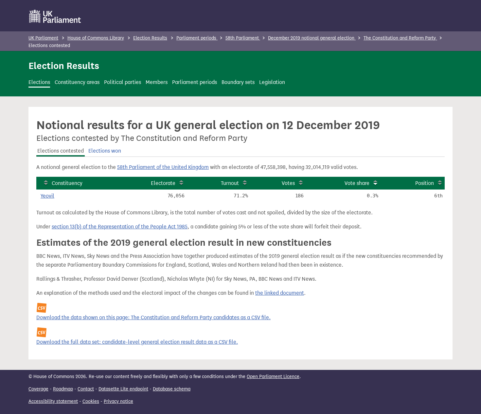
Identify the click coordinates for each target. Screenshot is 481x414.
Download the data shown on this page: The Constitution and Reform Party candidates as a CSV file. (153, 317)
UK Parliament (43, 38)
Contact (86, 389)
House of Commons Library (95, 38)
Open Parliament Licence (273, 376)
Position (424, 183)
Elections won (104, 151)
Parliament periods (197, 38)
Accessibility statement (53, 401)
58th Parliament (242, 38)
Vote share (357, 183)
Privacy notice (118, 401)
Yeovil (47, 196)
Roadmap (63, 389)
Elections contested (60, 151)
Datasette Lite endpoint (123, 389)
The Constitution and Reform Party (400, 38)
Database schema (171, 389)
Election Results (150, 38)
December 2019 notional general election (312, 38)
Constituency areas (77, 82)
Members (157, 82)
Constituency (67, 183)
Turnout (230, 183)
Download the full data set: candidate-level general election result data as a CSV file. (137, 342)
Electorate (163, 183)
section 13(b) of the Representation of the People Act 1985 (119, 227)
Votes (288, 183)
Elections (39, 82)
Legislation (272, 82)
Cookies (90, 401)
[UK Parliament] (55, 16)
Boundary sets (238, 82)
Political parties (122, 82)
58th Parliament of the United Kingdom (163, 167)
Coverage (38, 389)
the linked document (279, 293)
